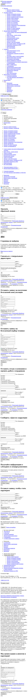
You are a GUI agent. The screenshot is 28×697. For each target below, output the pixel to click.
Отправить (3, 231)
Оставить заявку (7, 94)
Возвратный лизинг (12, 39)
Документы (7, 531)
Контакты (9, 91)
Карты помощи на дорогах (14, 60)
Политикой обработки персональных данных (12, 221)
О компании (7, 542)
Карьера (9, 88)
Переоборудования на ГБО (14, 45)
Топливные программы (13, 59)
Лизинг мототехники (12, 24)
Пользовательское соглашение (9, 597)
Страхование (10, 66)
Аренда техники (11, 40)
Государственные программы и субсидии (15, 172)
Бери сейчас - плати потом (14, 35)
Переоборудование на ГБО (11, 571)
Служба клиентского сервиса (11, 538)
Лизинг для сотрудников (13, 42)
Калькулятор (7, 80)
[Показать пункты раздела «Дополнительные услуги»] (17, 167)
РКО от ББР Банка (12, 64)
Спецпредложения (12, 76)
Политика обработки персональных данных (12, 595)
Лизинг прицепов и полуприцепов (16, 25)
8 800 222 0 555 (5, 96)
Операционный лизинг (13, 38)
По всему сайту (6, 100)
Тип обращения (19, 374)
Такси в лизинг (11, 36)
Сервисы (6, 49)
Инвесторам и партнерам (13, 85)
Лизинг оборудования (13, 18)
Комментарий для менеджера (8, 268)
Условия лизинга (8, 12)
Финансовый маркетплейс (14, 67)
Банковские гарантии (12, 70)
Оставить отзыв (5, 583)
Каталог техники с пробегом (14, 11)
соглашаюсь (14, 283)
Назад (4, 112)
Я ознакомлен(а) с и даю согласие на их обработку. (12, 222)
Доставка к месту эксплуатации (15, 56)
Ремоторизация (11, 46)
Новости (9, 87)
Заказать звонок (13, 96)
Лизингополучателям (12, 84)
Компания (9, 83)
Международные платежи (14, 69)
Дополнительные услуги (13, 50)
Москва (3, 4)
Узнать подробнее (11, 527)
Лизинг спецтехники (12, 19)
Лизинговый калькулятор (10, 535)
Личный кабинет (6, 2)
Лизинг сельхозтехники (13, 21)
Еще (5, 81)
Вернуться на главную (7, 251)
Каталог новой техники (13, 9)
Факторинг (10, 71)
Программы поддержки (10, 74)
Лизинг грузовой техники (14, 15)
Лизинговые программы (10, 31)
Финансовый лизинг (9, 555)
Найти (17, 194)
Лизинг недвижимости (13, 29)
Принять (3, 527)
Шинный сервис (11, 52)
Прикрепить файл (12, 310)
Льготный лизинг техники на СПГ (16, 43)
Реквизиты (10, 90)
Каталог (6, 8)
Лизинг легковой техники (14, 14)
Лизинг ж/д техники (12, 22)
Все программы (11, 47)
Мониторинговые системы (14, 57)
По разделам (16, 100)
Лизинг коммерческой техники (15, 17)
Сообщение (4, 397)
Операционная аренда (9, 565)
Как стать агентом (11, 73)
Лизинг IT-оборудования (13, 28)
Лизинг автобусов (11, 26)
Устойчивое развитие (9, 548)
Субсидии (6, 533)
